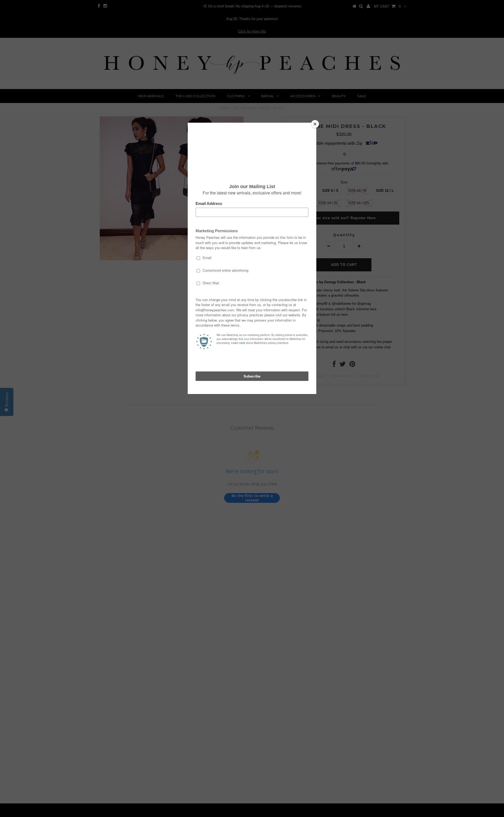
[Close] (315, 124)
